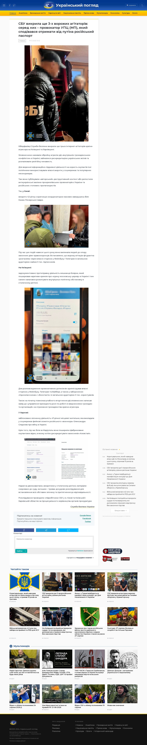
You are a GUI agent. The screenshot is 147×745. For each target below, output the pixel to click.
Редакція (56, 725)
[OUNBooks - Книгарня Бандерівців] (120, 551)
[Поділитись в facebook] (24, 530)
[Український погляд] (14, 722)
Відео (12, 678)
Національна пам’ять (72, 13)
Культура (126, 13)
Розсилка (56, 731)
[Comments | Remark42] (54, 548)
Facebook (87, 518)
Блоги (135, 13)
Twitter (88, 522)
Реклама (56, 728)
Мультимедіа (102, 13)
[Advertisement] (120, 532)
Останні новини (110, 449)
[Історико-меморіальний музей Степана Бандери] (129, 558)
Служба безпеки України (82, 507)
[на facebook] (10, 5)
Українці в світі (54, 13)
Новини (13, 13)
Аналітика (23, 13)
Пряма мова (89, 13)
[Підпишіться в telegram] (46, 530)
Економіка (114, 13)
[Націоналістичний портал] (110, 559)
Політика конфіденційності (17, 741)
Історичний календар (104, 731)
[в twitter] (14, 5)
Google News (85, 515)
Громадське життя (38, 13)
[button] (4, 5)
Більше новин (120, 511)
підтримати (132, 5)
